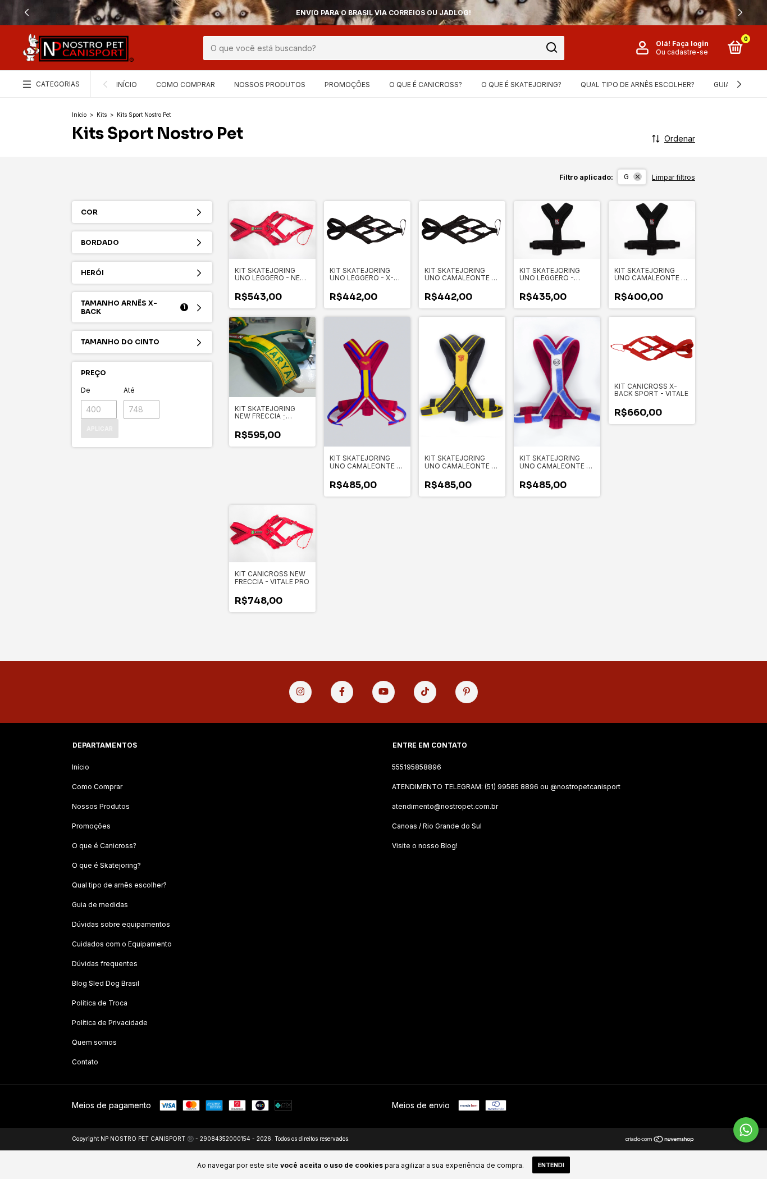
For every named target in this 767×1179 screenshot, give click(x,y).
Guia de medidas (100, 904)
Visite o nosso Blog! (425, 845)
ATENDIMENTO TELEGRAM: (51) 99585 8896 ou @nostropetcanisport (506, 786)
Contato (85, 1062)
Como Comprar (185, 84)
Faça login (690, 43)
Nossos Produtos (269, 84)
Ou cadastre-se (682, 52)
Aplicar (99, 428)
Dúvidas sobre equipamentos (121, 924)
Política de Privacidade (110, 1022)
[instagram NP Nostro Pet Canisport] (300, 692)
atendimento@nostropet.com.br (445, 806)
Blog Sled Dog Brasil (105, 983)
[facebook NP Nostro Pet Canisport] (342, 692)
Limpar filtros (673, 177)
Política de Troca (99, 1003)
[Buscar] (551, 48)
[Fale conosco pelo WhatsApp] (746, 1129)
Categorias (58, 84)
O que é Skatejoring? (521, 84)
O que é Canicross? (425, 84)
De (85, 390)
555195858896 (416, 767)
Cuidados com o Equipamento (122, 944)
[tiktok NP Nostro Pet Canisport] (425, 692)
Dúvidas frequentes (105, 963)
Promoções (347, 84)
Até (129, 390)
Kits (102, 114)
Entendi (551, 1165)
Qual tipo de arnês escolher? (638, 84)
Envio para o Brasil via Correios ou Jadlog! (383, 12)
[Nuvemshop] (660, 1140)
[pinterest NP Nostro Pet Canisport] (466, 692)
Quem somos (94, 1042)
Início (126, 84)
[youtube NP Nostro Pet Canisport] (383, 692)
